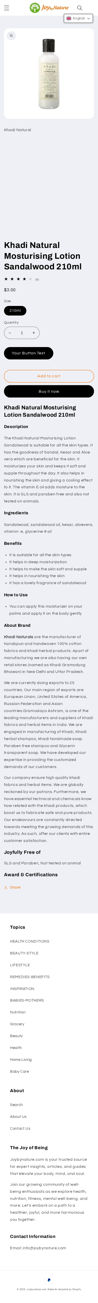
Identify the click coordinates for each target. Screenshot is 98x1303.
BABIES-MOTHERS (27, 1000)
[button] (6, 8)
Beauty (16, 1036)
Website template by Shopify (64, 1289)
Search (16, 1105)
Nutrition (18, 1012)
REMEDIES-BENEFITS (30, 977)
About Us (18, 1117)
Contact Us (20, 1128)
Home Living (21, 1060)
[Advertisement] (49, 188)
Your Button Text (28, 353)
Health (16, 1048)
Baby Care (19, 1071)
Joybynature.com (37, 1289)
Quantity (11, 322)
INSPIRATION (22, 989)
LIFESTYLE (20, 965)
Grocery (17, 1024)
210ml (15, 311)
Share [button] (15, 887)
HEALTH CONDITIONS (30, 941)
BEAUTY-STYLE (24, 953)
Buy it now (49, 391)
